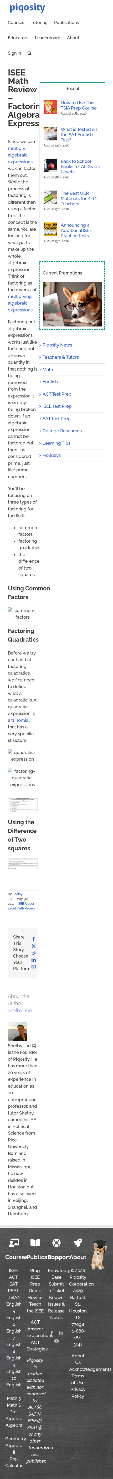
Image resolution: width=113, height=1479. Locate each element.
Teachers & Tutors (61, 357)
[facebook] (52, 1333)
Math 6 (14, 1405)
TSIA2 (14, 1297)
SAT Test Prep (57, 418)
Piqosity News (57, 345)
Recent (72, 88)
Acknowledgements (90, 1369)
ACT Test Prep (57, 394)
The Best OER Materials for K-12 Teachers (79, 198)
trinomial (20, 720)
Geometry (15, 1438)
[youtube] (56, 1341)
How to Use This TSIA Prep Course (79, 105)
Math (48, 369)
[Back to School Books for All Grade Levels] (50, 161)
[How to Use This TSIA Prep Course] (50, 103)
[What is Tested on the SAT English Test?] (50, 129)
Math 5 (14, 1398)
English (50, 381)
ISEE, (14, 1270)
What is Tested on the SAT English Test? (79, 135)
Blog (35, 1270)
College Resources (62, 430)
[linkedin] (61, 1333)
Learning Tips (56, 443)
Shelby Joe (20, 1010)
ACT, (14, 1277)
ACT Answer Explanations (40, 1328)
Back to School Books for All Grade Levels (80, 166)
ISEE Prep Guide (35, 1283)
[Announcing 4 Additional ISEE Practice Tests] (50, 225)
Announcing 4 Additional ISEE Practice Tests (76, 230)
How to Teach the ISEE (35, 1304)
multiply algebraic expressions (20, 155)
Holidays (52, 455)
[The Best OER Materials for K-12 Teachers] (50, 193)
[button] (30, 52)
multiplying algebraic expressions (20, 303)
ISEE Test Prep (57, 406)
